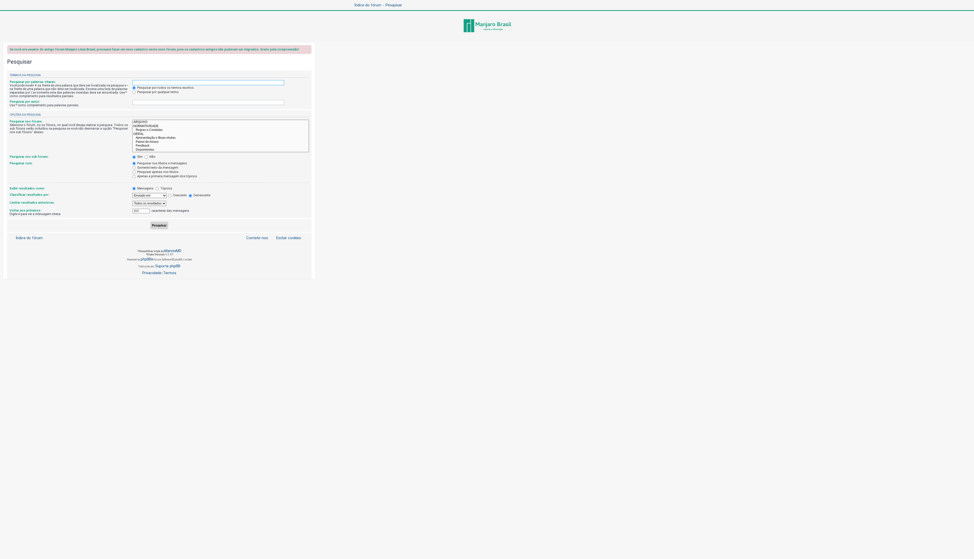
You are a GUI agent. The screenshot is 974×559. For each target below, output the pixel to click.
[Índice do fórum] (487, 26)
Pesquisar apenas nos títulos (157, 172)
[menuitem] (285, 238)
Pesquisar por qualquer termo (157, 92)
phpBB (146, 259)
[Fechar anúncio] (308, 50)
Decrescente (201, 195)
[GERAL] (220, 134)
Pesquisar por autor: (25, 101)
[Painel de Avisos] (220, 142)
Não (152, 157)
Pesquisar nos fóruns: (26, 121)
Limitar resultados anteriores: (32, 202)
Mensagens (144, 188)
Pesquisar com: (21, 163)
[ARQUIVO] (220, 122)
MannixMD (172, 251)
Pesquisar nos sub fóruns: (29, 157)
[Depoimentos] (220, 150)
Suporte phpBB (167, 266)
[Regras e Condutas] (220, 130)
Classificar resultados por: (29, 195)
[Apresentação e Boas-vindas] (220, 138)
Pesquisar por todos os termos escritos (165, 88)
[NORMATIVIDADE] (220, 126)
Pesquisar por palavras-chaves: (33, 82)
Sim (139, 157)
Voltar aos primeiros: (25, 210)
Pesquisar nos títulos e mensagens (161, 163)
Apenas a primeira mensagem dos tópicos (166, 176)
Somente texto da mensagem (157, 167)
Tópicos (166, 188)
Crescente (179, 195)
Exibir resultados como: (27, 188)
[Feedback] (220, 146)
